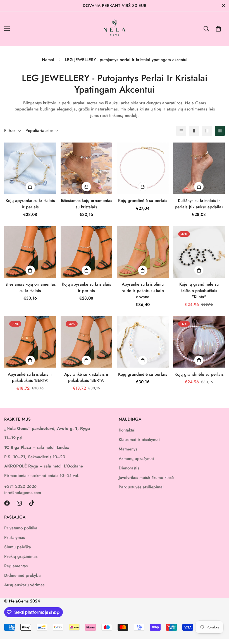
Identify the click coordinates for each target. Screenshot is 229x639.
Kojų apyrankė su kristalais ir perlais (30, 203)
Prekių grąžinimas (20, 556)
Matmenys (128, 449)
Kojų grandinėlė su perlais (142, 200)
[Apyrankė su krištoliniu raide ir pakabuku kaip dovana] (143, 252)
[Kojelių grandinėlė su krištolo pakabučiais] (199, 252)
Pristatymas (14, 537)
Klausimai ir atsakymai (139, 440)
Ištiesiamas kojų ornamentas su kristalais (86, 203)
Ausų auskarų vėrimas (24, 585)
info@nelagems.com (22, 493)
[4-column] (220, 131)
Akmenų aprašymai (136, 458)
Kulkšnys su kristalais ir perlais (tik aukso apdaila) (199, 203)
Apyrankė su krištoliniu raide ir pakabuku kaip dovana (142, 290)
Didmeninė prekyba (22, 575)
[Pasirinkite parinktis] (30, 186)
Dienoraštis (129, 468)
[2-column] (194, 131)
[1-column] (181, 131)
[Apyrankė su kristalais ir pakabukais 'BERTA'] (30, 342)
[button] (218, 28)
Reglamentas (16, 566)
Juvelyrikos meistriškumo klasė (146, 477)
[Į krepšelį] (199, 270)
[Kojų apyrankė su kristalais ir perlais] (30, 168)
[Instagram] (19, 503)
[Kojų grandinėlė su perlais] (143, 168)
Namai (48, 60)
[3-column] (207, 131)
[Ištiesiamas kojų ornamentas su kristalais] (87, 168)
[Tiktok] (31, 503)
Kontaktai (127, 430)
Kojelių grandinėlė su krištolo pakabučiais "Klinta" (199, 290)
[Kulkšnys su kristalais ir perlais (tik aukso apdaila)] (199, 168)
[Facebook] (7, 503)
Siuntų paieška (17, 547)
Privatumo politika (20, 528)
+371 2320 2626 (20, 486)
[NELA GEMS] (114, 28)
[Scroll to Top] (218, 608)
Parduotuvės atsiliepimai (141, 487)
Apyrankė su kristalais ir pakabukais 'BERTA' (30, 377)
